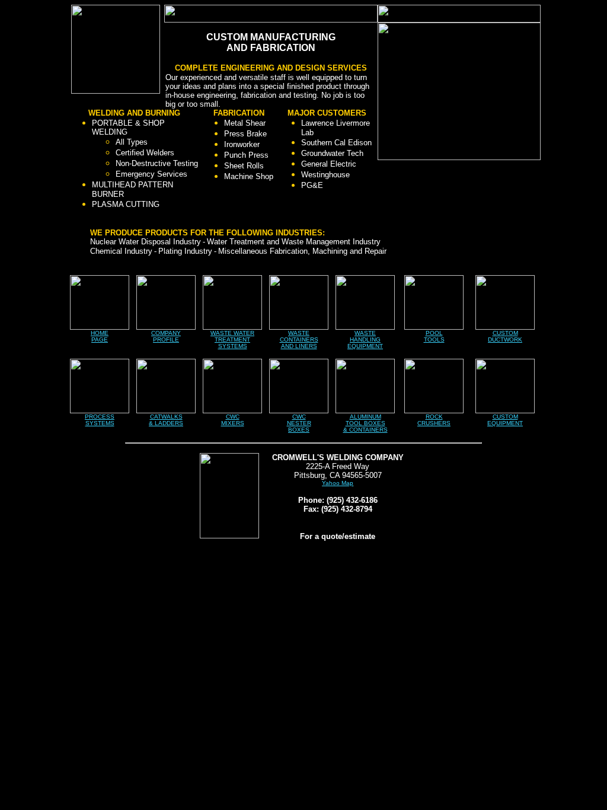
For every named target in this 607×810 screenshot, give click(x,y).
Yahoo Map (337, 483)
